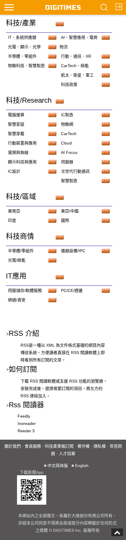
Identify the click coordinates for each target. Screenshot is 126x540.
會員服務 (33, 446)
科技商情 (20, 236)
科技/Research (29, 100)
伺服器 (67, 161)
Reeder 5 (26, 430)
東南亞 (14, 211)
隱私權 (99, 446)
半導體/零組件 (21, 250)
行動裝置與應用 (22, 143)
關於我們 (12, 446)
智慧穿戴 (16, 133)
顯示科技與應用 (22, 161)
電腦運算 (16, 114)
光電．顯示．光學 (24, 46)
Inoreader (27, 423)
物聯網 (67, 124)
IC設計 (14, 171)
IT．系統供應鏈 (22, 37)
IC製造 (67, 114)
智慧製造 (69, 180)
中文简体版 (57, 465)
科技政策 (69, 84)
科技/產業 (21, 23)
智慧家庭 (16, 124)
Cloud (66, 143)
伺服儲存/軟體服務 (25, 290)
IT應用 (16, 276)
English (81, 465)
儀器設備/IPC (73, 250)
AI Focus (69, 152)
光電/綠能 (16, 260)
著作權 (83, 446)
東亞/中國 (70, 211)
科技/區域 (21, 196)
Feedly (24, 416)
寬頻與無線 (18, 152)
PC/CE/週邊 (72, 290)
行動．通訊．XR (76, 56)
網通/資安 (16, 300)
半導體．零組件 (22, 56)
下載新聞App (31, 472)
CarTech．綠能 (75, 65)
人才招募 (67, 453)
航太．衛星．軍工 (77, 75)
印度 (12, 220)
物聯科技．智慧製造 (26, 65)
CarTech (68, 133)
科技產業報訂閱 (59, 446)
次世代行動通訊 (75, 171)
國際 (65, 220)
